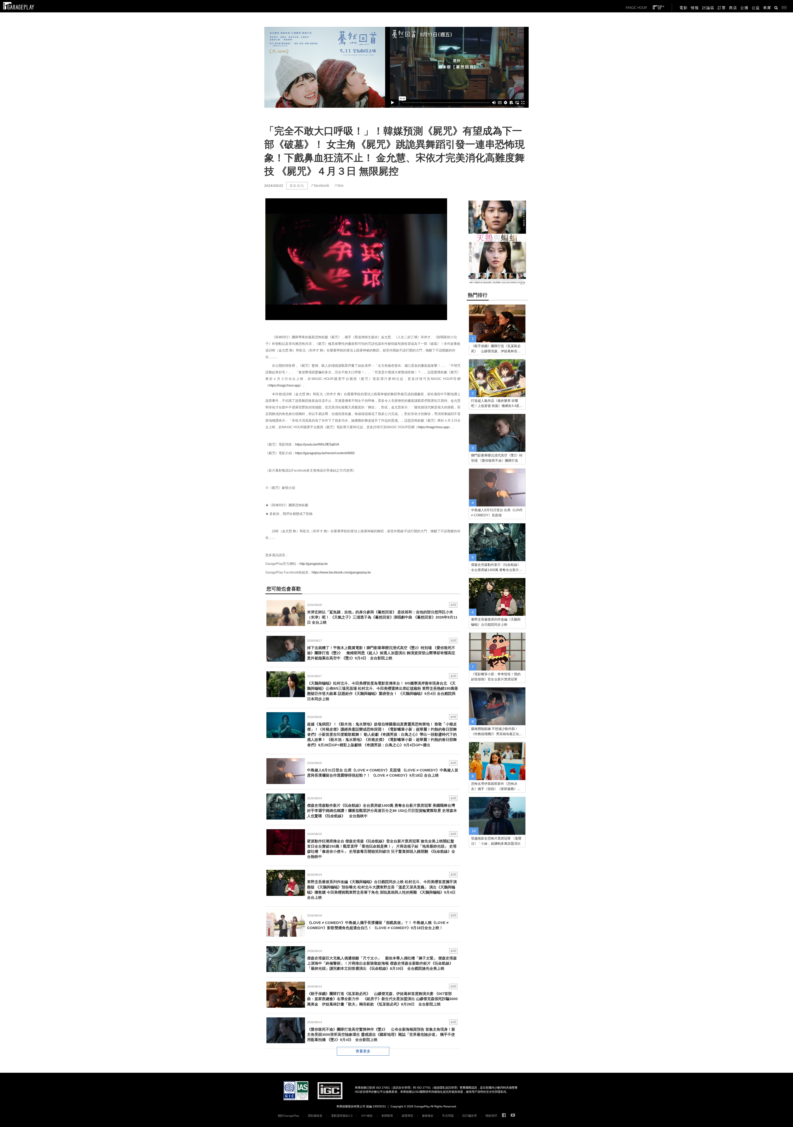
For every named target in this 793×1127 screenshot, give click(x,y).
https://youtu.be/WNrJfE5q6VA (317, 444)
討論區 (708, 8)
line (340, 185)
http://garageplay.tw (313, 563)
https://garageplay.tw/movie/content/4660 (325, 453)
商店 (733, 8)
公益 (756, 8)
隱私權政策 (315, 1115)
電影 (683, 8)
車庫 (767, 8)
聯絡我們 (491, 1115)
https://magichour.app (284, 385)
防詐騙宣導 (469, 1115)
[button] (782, 6)
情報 (695, 8)
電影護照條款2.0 (342, 1115)
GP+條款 (367, 1115)
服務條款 (427, 1115)
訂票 (722, 8)
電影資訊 (297, 185)
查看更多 (363, 1051)
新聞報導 (387, 1115)
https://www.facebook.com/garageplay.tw (341, 572)
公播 (744, 8)
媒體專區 (407, 1115)
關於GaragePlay (288, 1115)
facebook (321, 185)
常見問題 (448, 1115)
